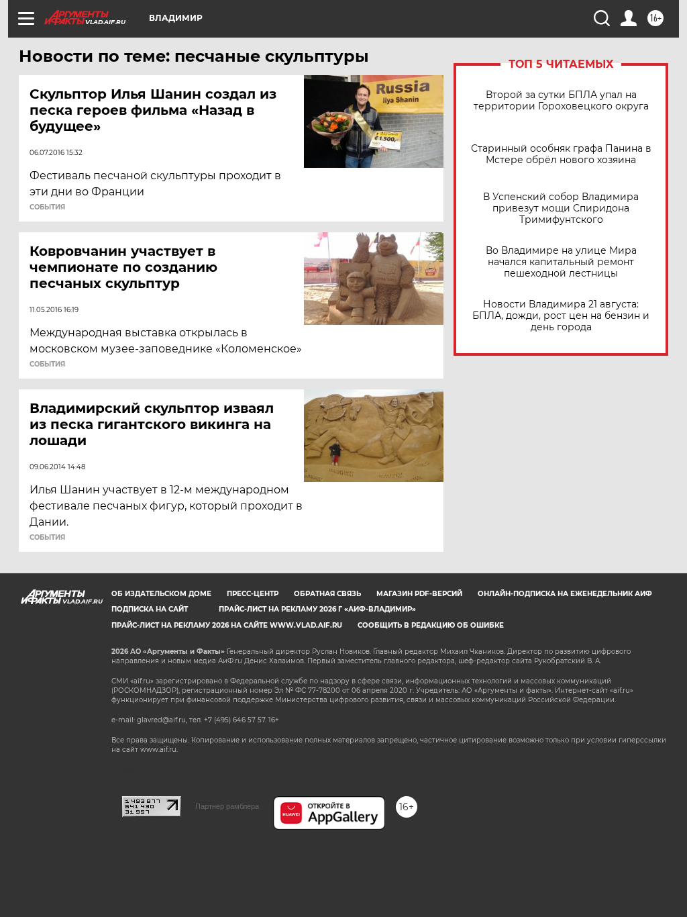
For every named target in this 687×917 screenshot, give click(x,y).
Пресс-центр (252, 593)
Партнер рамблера (227, 806)
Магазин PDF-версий (419, 593)
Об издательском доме (161, 593)
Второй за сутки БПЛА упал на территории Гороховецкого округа (561, 100)
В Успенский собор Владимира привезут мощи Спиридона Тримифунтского (561, 208)
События (47, 207)
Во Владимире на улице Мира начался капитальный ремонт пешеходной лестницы (561, 262)
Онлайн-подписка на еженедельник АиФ (565, 593)
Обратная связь (327, 593)
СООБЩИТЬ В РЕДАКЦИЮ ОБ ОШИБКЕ (431, 625)
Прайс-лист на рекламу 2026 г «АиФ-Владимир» (317, 609)
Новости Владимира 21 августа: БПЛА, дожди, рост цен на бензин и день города (560, 316)
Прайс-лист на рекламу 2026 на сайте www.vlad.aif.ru (226, 625)
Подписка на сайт (149, 609)
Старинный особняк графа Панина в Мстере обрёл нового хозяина (561, 154)
